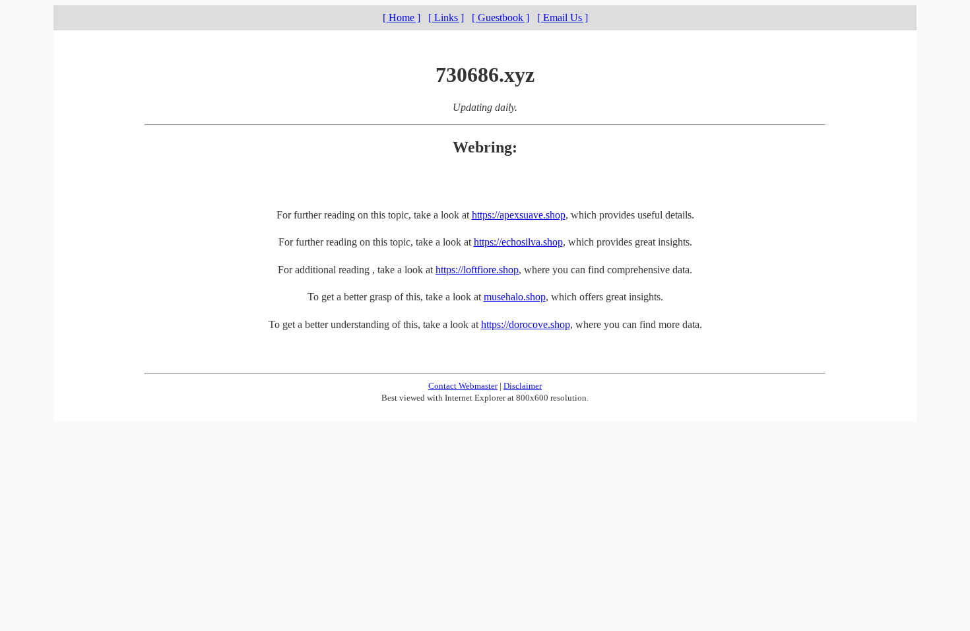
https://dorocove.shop (525, 324)
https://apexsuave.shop (519, 214)
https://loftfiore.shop (477, 269)
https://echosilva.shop (518, 242)
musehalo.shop (515, 296)
